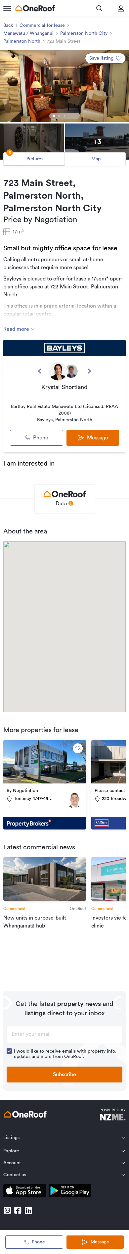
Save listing (101, 58)
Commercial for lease (42, 25)
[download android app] (70, 1192)
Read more (16, 329)
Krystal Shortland (64, 387)
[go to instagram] (7, 1210)
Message (100, 1242)
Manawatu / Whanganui (28, 33)
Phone (40, 437)
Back (8, 25)
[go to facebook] (18, 1210)
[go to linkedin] (28, 1210)
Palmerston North (21, 41)
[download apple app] (24, 1192)
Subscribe (64, 1074)
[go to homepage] (35, 8)
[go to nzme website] (113, 1115)
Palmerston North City (84, 33)
